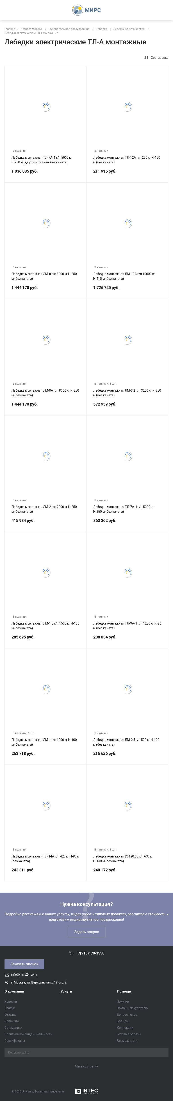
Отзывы (10, 1014)
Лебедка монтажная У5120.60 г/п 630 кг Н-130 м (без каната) (123, 859)
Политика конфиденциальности (28, 1034)
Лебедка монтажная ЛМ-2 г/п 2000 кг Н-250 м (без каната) (44, 509)
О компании (14, 991)
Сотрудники (13, 1027)
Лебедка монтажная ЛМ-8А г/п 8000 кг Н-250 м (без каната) (45, 393)
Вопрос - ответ (128, 1014)
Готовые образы (129, 1034)
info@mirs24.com (24, 974)
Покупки (123, 1001)
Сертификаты (15, 1040)
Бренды (123, 1021)
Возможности (127, 1040)
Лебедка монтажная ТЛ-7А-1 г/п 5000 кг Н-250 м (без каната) (123, 509)
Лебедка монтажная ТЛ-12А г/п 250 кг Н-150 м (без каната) (126, 160)
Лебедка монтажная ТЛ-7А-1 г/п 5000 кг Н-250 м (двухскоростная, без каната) (41, 160)
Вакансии (12, 1021)
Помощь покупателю (132, 1008)
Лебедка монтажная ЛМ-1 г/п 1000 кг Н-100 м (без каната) (44, 742)
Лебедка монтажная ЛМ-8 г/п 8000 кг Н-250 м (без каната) (44, 276)
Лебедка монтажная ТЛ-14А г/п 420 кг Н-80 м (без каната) (45, 859)
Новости (11, 1001)
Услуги (66, 991)
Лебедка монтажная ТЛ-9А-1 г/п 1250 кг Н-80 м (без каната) (127, 626)
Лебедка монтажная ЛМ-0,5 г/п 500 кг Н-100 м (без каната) (126, 742)
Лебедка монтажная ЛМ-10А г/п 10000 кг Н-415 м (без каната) (124, 276)
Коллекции (125, 1027)
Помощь (124, 991)
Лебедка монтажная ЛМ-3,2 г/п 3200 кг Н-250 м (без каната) (127, 393)
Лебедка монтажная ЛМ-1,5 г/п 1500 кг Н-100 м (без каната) (45, 626)
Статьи (10, 1008)
